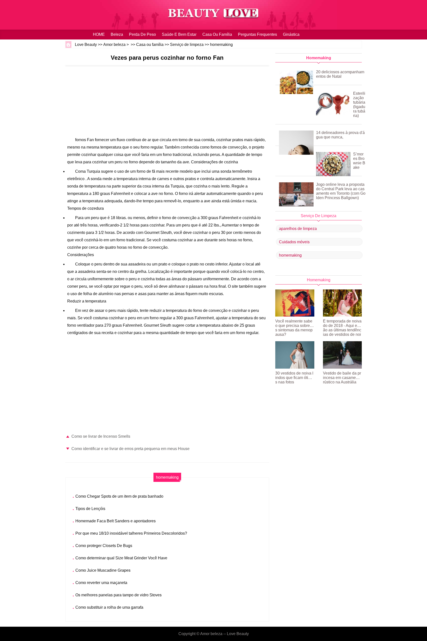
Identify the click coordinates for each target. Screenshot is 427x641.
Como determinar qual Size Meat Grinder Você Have (121, 558)
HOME (99, 34)
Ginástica (291, 34)
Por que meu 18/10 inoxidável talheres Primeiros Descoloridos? (131, 533)
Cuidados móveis (294, 242)
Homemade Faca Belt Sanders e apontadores (115, 521)
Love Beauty (86, 44)
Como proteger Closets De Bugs (103, 546)
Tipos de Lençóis (90, 509)
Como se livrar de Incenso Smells (100, 436)
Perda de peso (142, 34)
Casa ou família (217, 34)
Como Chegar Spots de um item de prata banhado (119, 496)
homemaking (221, 44)
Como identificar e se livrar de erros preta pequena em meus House (130, 449)
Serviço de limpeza (187, 44)
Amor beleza (114, 44)
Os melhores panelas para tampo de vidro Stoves (118, 595)
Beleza (117, 34)
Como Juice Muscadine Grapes (102, 570)
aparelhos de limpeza (298, 228)
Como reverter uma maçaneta (101, 583)
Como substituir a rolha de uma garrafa (109, 607)
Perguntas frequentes (257, 34)
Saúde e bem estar (179, 34)
